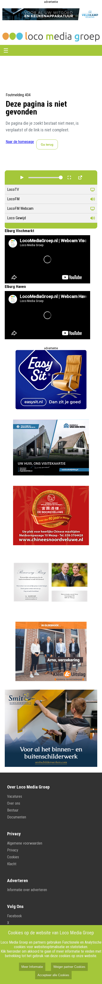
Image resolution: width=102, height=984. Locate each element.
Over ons (13, 803)
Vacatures (14, 796)
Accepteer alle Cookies (53, 975)
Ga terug (47, 144)
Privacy (12, 850)
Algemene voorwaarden (24, 843)
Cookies (13, 857)
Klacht (11, 864)
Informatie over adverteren (27, 890)
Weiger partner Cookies (69, 967)
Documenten (16, 817)
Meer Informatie (32, 967)
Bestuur (13, 810)
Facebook (14, 916)
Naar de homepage (20, 141)
